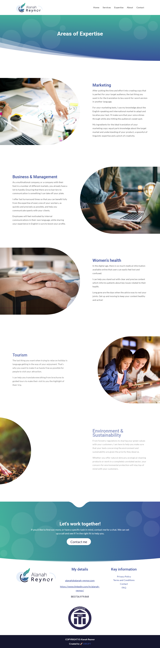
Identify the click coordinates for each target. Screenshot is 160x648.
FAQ (124, 587)
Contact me (78, 542)
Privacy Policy (124, 576)
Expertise (118, 7)
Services (107, 7)
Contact (140, 7)
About (130, 7)
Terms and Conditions (124, 580)
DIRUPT (87, 643)
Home (96, 7)
